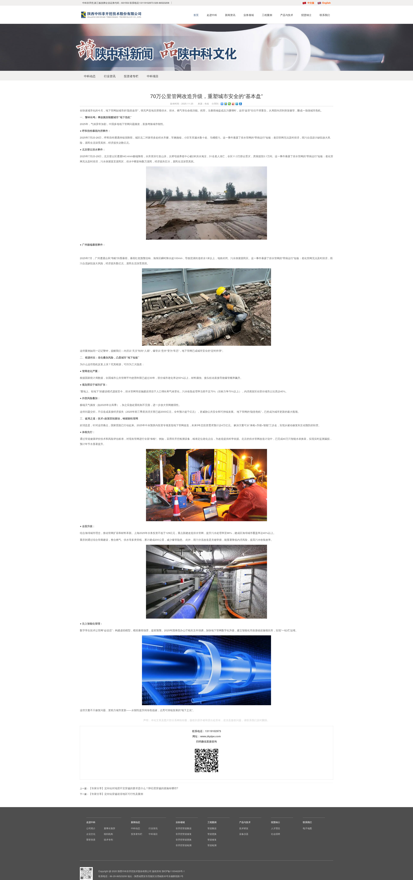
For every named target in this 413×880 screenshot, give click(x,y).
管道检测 (212, 845)
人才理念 (275, 828)
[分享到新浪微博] (233, 104)
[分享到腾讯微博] (237, 104)
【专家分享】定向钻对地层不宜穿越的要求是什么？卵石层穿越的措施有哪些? (133, 788)
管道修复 (212, 839)
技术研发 (243, 828)
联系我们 (325, 15)
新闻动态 (135, 822)
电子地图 (307, 828)
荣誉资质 (90, 839)
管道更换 (212, 833)
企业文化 (90, 833)
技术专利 (108, 839)
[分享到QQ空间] (225, 104)
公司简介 (90, 828)
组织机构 (108, 833)
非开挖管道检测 (183, 845)
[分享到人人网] (240, 104)
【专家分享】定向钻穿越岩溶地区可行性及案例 (116, 794)
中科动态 (90, 76)
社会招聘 (275, 833)
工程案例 (267, 15)
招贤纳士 (306, 15)
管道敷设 (212, 828)
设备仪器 (243, 833)
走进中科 (212, 15)
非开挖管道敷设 (183, 828)
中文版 (310, 2)
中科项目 (152, 76)
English (326, 2)
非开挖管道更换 (183, 839)
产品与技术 (286, 15)
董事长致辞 (109, 828)
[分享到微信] (229, 104)
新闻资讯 (230, 15)
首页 (196, 15)
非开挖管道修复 (183, 833)
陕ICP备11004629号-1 (173, 871)
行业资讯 (110, 76)
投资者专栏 (131, 76)
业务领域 (248, 15)
